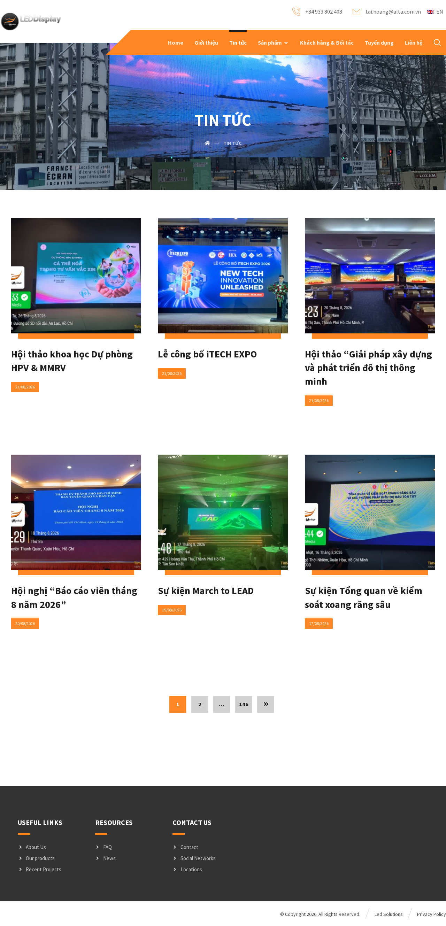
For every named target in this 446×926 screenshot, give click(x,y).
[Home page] (207, 143)
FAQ (107, 847)
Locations (191, 869)
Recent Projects (43, 869)
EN (439, 11)
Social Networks (198, 858)
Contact (189, 847)
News (109, 858)
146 (243, 704)
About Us (36, 847)
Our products (40, 858)
